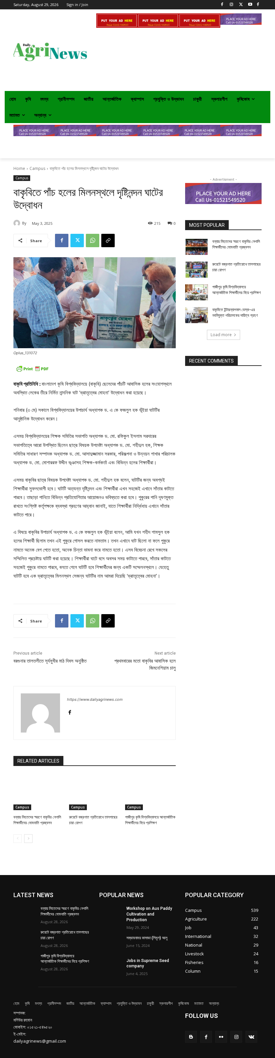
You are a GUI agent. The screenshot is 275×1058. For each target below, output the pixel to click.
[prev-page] (17, 838)
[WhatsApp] (92, 240)
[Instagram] (231, 5)
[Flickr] (221, 1037)
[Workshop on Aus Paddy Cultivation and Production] (110, 914)
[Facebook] (258, 5)
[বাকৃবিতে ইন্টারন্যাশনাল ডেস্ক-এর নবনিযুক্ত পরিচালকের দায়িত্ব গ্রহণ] (196, 315)
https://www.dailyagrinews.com (95, 699)
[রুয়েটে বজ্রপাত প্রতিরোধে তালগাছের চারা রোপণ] (94, 792)
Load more (221, 335)
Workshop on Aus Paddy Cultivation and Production (149, 914)
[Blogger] (191, 1037)
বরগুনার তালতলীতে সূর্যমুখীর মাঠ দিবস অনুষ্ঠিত (50, 661)
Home (19, 168)
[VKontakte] (251, 1037)
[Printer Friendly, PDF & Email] (32, 372)
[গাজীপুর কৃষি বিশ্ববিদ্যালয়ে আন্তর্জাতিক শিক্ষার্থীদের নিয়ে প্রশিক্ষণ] (150, 792)
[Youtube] (250, 5)
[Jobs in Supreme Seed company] (110, 966)
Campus (37, 168)
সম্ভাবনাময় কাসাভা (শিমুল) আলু (146, 938)
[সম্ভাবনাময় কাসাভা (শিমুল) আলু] (110, 943)
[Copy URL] (108, 240)
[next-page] (28, 838)
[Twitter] (241, 5)
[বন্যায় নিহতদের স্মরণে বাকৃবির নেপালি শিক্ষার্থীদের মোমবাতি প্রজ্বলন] (38, 792)
